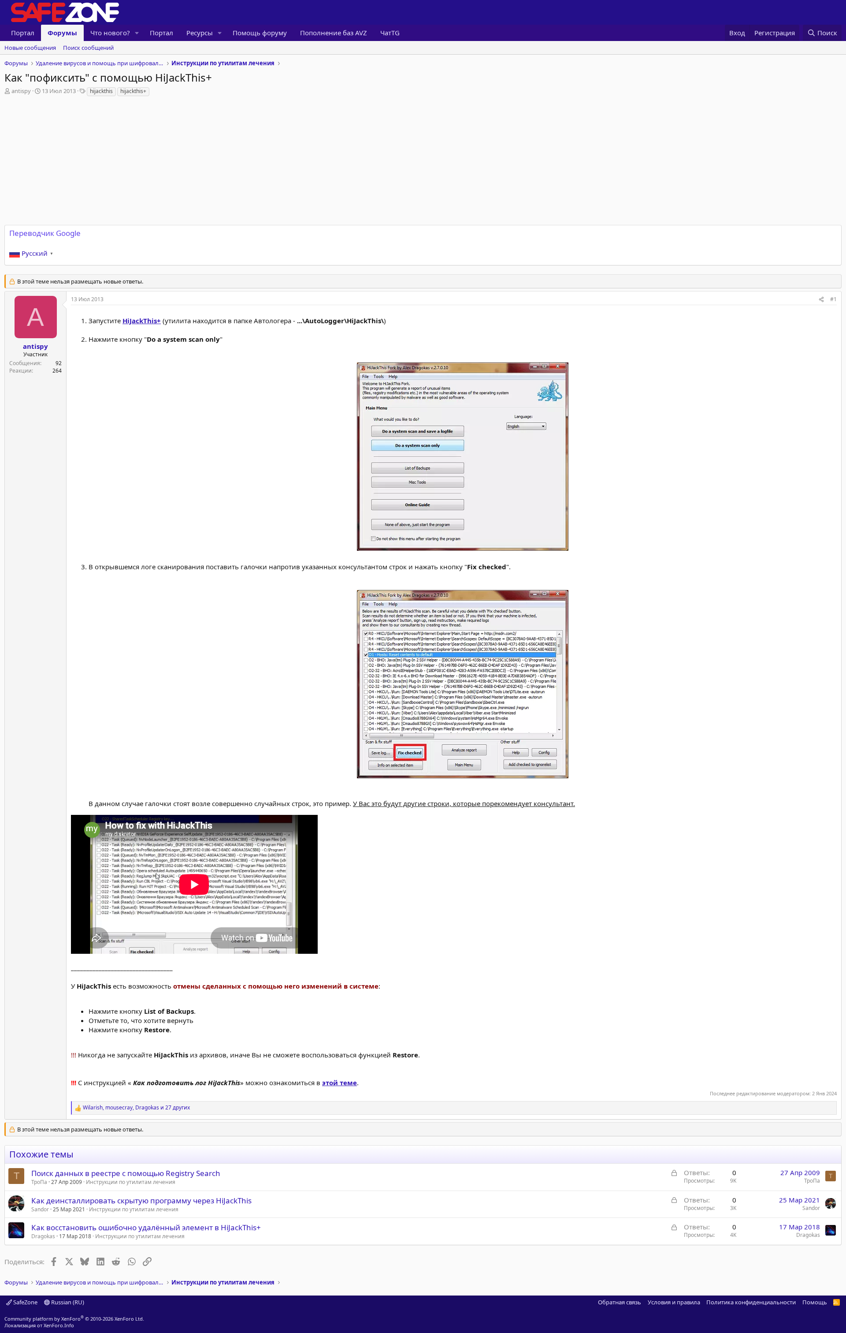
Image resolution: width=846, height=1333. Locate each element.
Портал (22, 32)
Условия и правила (674, 1302)
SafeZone (24, 1302)
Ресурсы (199, 32)
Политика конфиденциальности (751, 1302)
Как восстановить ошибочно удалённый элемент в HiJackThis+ (146, 1227)
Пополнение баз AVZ (333, 32)
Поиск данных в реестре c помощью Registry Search (125, 1173)
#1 (833, 299)
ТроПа (39, 1182)
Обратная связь (619, 1302)
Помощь (814, 1302)
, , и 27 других (136, 1107)
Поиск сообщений (88, 48)
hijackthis (101, 91)
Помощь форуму (260, 32)
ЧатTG (390, 32)
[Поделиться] (821, 300)
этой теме (339, 1082)
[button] (137, 33)
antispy (21, 91)
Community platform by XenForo (74, 1318)
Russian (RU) (67, 1302)
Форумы (62, 32)
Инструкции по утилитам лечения (130, 1182)
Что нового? (110, 32)
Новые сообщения (30, 48)
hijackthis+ (133, 91)
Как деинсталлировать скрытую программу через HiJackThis (141, 1200)
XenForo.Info (59, 1325)
